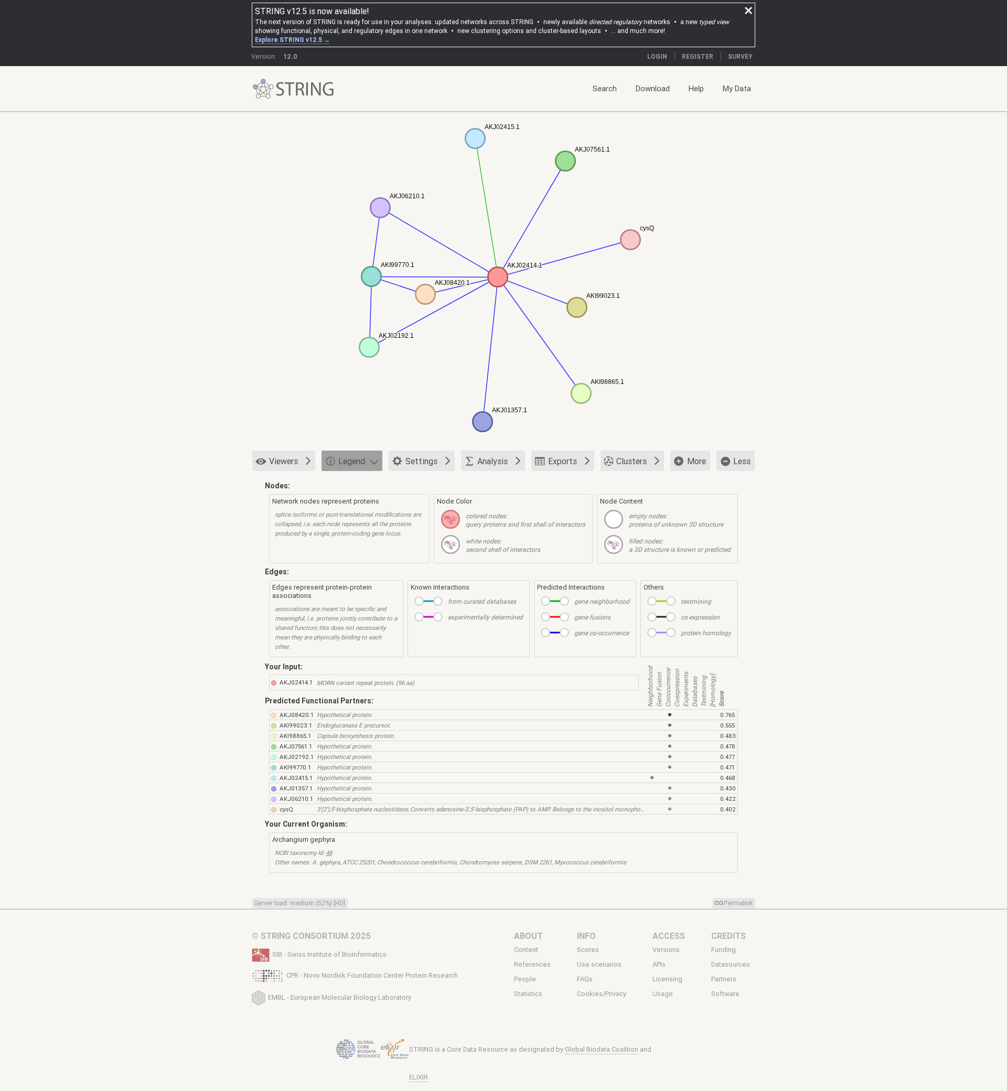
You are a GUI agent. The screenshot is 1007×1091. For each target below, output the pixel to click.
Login (657, 56)
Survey (740, 56)
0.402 (728, 809)
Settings (421, 461)
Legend (351, 461)
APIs (659, 964)
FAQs (585, 979)
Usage (662, 994)
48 (329, 853)
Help (696, 88)
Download (653, 88)
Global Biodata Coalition (601, 1049)
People (525, 979)
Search (605, 88)
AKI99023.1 (296, 725)
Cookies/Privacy (601, 994)
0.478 (727, 746)
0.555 (727, 725)
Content (526, 949)
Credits (728, 935)
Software (725, 994)
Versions (666, 949)
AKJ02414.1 (296, 682)
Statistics (528, 994)
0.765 (727, 715)
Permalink (738, 903)
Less (742, 461)
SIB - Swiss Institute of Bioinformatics (329, 954)
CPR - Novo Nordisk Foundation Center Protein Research (372, 975)
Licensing (667, 979)
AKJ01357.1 (296, 788)
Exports (562, 461)
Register (697, 56)
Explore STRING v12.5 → (292, 40)
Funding (723, 949)
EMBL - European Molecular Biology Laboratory (339, 997)
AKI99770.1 (295, 767)
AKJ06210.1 (296, 799)
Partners (723, 979)
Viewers (283, 461)
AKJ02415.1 (296, 778)
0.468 (727, 778)
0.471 (727, 767)
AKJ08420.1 (297, 715)
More (696, 461)
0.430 (728, 788)
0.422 (728, 799)
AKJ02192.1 (297, 757)
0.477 (727, 757)
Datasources (730, 964)
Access (668, 935)
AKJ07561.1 (296, 746)
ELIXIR (418, 1077)
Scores (588, 949)
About (528, 935)
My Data (737, 88)
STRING (263, 89)
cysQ (286, 809)
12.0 (290, 56)
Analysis (492, 461)
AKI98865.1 (295, 736)
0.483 (728, 736)
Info (586, 935)
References (532, 964)
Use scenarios (599, 964)
